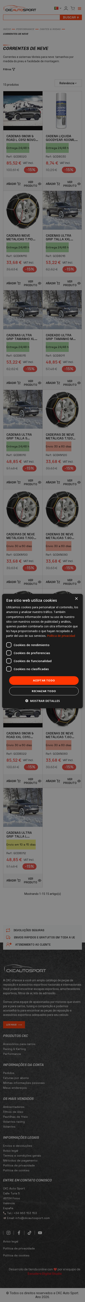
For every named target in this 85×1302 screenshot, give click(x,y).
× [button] (76, 598)
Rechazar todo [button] (44, 691)
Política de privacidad (61, 636)
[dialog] (42, 651)
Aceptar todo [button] (44, 680)
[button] (42, 700)
